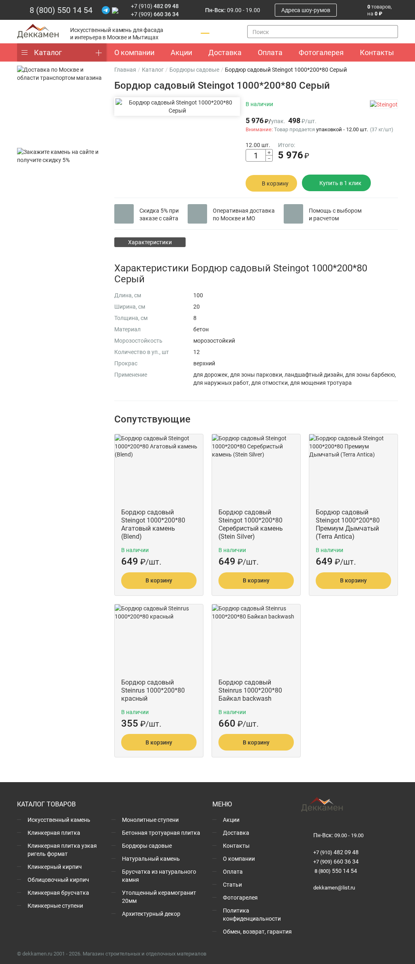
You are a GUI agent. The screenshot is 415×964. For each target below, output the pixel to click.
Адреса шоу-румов (305, 10)
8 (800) (335, 870)
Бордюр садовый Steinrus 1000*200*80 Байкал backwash (250, 690)
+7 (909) (155, 14)
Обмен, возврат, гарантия (257, 931)
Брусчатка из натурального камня (159, 875)
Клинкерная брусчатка (58, 892)
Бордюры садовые (194, 69)
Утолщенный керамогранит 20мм (159, 896)
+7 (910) (155, 6)
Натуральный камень (151, 858)
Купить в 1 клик (340, 183)
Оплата (233, 871)
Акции (231, 819)
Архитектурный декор (151, 913)
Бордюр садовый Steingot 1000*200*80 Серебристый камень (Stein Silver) (250, 524)
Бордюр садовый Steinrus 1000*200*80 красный (153, 690)
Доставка (236, 832)
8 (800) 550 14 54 (61, 9)
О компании (239, 858)
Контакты (236, 845)
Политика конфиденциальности (252, 914)
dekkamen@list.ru (334, 887)
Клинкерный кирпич (55, 866)
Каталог (48, 52)
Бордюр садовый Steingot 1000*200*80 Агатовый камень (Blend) (153, 524)
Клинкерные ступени (55, 905)
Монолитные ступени (150, 819)
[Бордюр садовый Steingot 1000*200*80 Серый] (177, 106)
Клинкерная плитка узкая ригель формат (62, 849)
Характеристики (150, 242)
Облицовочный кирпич (58, 879)
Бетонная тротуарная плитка (161, 832)
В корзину (275, 183)
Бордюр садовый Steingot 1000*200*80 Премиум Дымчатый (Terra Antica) (348, 524)
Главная (125, 69)
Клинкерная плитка (54, 832)
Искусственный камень (59, 819)
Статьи (232, 884)
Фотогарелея (240, 897)
